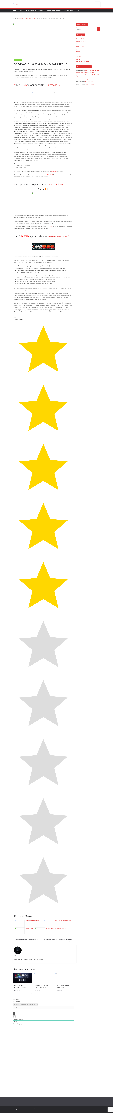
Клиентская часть (81, 41)
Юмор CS (78, 54)
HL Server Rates (89, 81)
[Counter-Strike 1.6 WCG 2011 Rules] (22, 974)
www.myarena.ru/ (58, 236)
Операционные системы (82, 61)
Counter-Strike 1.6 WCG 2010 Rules (41, 986)
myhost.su (54, 84)
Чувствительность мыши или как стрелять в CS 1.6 (58, 941)
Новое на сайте (31, 10)
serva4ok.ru (56, 184)
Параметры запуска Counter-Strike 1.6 (26, 939)
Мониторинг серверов (54, 10)
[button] (44, 10)
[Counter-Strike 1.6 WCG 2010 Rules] (43, 974)
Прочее (78, 59)
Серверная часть (18, 60)
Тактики (78, 56)
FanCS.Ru (27, 1109)
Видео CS (78, 51)
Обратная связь (68, 10)
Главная (21, 10)
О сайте (78, 10)
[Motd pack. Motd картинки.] (64, 974)
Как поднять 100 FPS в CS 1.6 (91, 79)
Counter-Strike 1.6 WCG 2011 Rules (20, 986)
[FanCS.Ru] (14, 10)
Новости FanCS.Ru (81, 39)
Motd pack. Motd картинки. (63, 986)
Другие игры (79, 49)
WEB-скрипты (80, 46)
